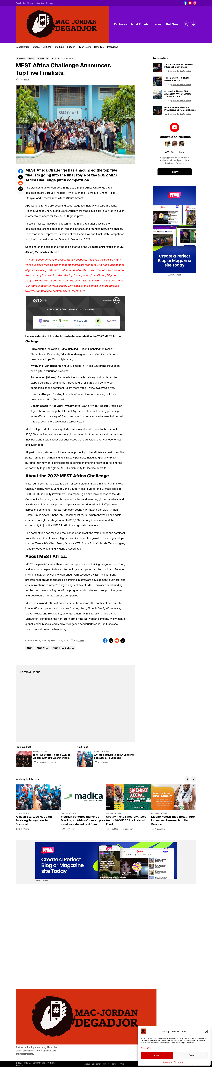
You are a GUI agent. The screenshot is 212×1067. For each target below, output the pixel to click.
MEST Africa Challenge (63, 648)
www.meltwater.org (55, 629)
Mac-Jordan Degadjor (182, 71)
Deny (191, 1055)
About (87, 1064)
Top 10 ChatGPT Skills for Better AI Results (177, 79)
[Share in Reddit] (20, 183)
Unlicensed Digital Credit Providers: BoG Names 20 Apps (180, 108)
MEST (29, 648)
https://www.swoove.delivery (97, 387)
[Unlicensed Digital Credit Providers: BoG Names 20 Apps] (157, 110)
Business (21, 58)
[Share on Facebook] (20, 171)
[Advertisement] (174, 229)
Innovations (43, 58)
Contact (115, 1064)
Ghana (31, 58)
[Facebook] (185, 3)
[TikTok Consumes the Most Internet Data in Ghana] (157, 67)
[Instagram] (194, 3)
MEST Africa (42, 648)
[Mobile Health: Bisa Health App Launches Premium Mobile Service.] (173, 797)
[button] (206, 1031)
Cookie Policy (168, 1062)
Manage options (146, 1048)
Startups (55, 58)
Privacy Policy (179, 1062)
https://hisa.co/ (55, 399)
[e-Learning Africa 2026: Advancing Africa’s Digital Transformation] (157, 94)
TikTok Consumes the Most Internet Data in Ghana (178, 65)
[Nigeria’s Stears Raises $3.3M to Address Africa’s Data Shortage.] (24, 759)
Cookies (123, 1064)
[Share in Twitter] (20, 177)
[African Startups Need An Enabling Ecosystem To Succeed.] (85, 759)
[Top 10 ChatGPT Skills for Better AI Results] (157, 81)
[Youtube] (190, 3)
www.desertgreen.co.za (69, 421)
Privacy (106, 1064)
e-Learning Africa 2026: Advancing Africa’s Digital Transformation (177, 94)
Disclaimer (96, 1064)
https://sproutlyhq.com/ (59, 359)
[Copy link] (20, 189)
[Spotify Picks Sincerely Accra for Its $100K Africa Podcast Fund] (128, 797)
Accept (157, 1055)
